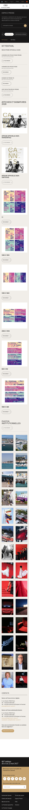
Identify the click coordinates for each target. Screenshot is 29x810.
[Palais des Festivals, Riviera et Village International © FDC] (7, 443)
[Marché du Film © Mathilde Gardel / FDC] (7, 479)
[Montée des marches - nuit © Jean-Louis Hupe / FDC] (7, 534)
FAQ (16, 801)
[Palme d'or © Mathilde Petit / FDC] (21, 643)
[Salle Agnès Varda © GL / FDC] (21, 497)
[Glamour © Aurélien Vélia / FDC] (7, 570)
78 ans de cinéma (19, 795)
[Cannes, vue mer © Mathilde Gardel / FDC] (7, 461)
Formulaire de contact (8, 730)
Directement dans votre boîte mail (11, 783)
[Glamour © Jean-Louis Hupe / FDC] (21, 589)
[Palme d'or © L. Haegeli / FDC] (7, 643)
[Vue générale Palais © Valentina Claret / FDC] (21, 443)
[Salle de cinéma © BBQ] (7, 625)
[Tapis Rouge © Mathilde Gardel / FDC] (7, 589)
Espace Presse (19, 798)
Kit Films (13, 39)
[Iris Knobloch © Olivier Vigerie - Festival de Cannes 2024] (7, 680)
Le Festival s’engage (7, 808)
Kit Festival (4, 39)
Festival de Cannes (6, 795)
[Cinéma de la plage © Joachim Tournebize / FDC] (21, 607)
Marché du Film (6, 801)
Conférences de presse (20, 34)
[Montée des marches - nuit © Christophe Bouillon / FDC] (21, 534)
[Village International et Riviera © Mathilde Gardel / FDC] (21, 461)
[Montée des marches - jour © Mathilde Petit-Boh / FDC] (21, 516)
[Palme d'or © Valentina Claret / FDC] (7, 662)
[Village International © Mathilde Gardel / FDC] (7, 497)
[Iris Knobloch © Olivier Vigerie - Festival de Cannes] (21, 680)
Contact (17, 804)
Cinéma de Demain (6, 798)
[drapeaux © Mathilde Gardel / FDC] (7, 516)
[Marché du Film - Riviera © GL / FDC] (21, 479)
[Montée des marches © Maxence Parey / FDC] (7, 552)
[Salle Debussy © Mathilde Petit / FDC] (7, 607)
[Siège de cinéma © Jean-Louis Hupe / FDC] (21, 625)
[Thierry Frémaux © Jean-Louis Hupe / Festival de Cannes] (21, 662)
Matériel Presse (9, 34)
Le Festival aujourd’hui (7, 804)
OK (25, 25)
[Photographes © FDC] (21, 552)
